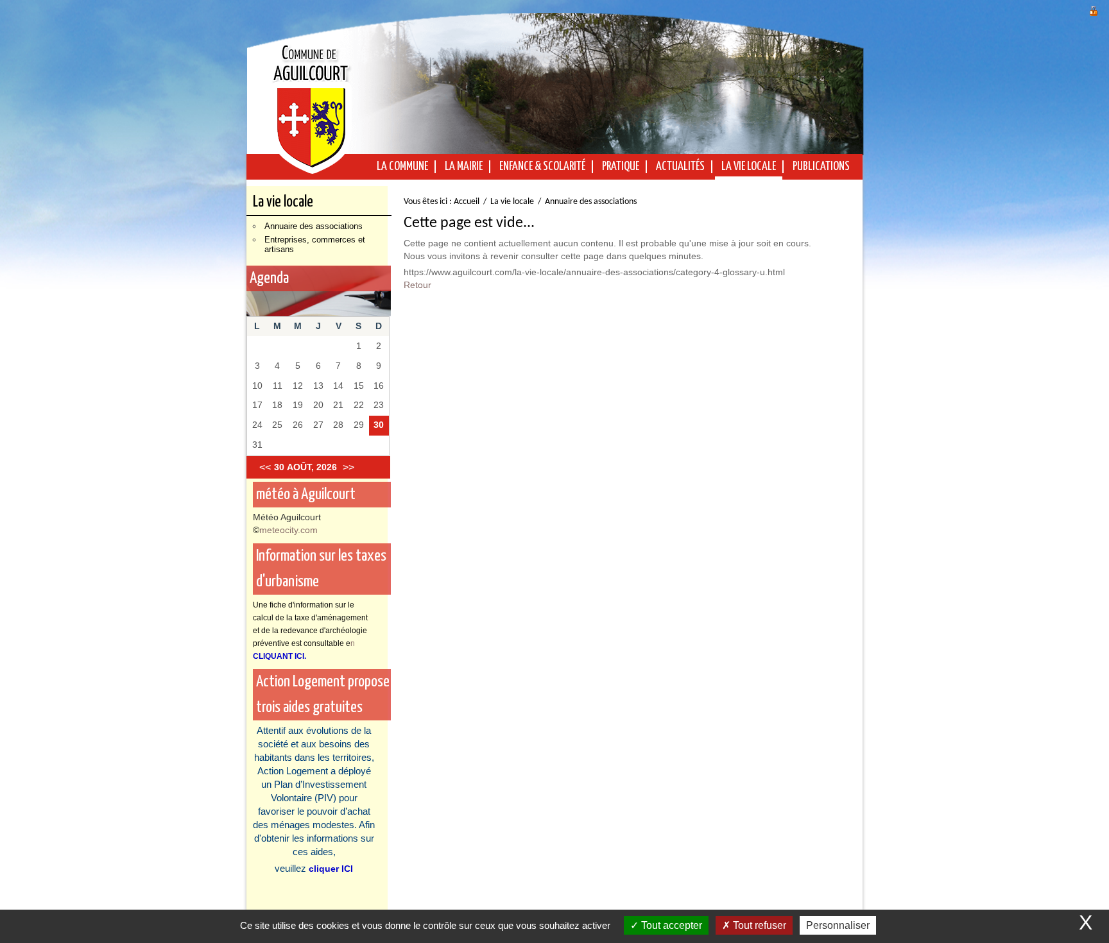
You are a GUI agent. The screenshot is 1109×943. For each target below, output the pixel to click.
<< (265, 467)
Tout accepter (670, 925)
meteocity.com (288, 530)
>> (348, 467)
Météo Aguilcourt (287, 517)
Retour (417, 285)
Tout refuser (758, 925)
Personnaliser (838, 925)
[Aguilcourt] (310, 104)
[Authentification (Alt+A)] (1093, 9)
